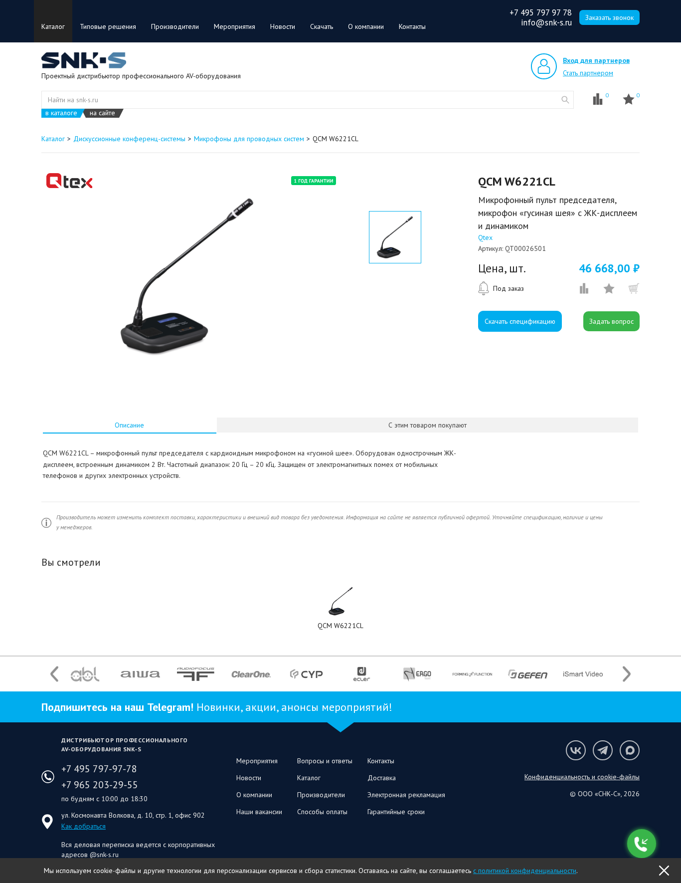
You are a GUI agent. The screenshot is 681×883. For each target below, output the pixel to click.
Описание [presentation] (129, 425)
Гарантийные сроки (396, 811)
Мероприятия (234, 26)
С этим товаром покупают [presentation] (427, 425)
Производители (175, 26)
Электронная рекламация (406, 794)
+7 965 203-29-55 (99, 784)
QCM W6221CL (340, 625)
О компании (366, 26)
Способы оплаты (322, 811)
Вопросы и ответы (324, 760)
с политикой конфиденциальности (524, 870)
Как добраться (83, 826)
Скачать (321, 26)
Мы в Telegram (603, 750)
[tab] (129, 425)
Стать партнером (588, 72)
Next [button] (627, 674)
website (565, 100)
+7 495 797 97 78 (541, 12)
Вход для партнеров (596, 60)
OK (664, 871)
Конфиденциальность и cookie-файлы (582, 776)
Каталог (53, 26)
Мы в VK (576, 750)
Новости (282, 26)
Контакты (412, 26)
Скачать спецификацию (520, 321)
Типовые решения (108, 26)
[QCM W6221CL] (340, 601)
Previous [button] (54, 674)
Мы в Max (630, 750)
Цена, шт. (502, 268)
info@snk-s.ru (546, 22)
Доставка (381, 777)
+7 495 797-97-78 (99, 768)
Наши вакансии (259, 811)
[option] (187, 276)
